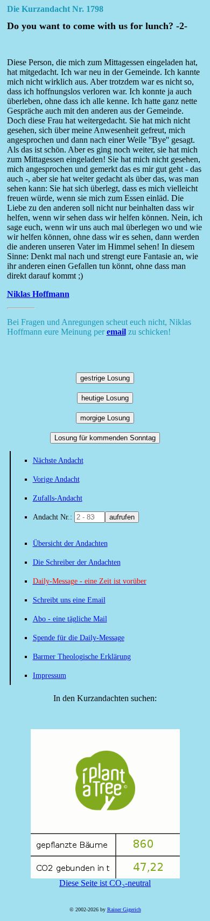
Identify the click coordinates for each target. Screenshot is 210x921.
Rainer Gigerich (124, 909)
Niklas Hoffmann (38, 294)
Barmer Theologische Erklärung (82, 657)
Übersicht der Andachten (70, 543)
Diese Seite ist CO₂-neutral (105, 883)
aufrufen (122, 517)
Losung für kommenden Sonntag (105, 438)
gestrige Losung (105, 378)
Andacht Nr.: (53, 517)
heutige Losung (105, 398)
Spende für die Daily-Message (78, 638)
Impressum (49, 675)
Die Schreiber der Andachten (77, 562)
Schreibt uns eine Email (69, 600)
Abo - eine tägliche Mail (70, 619)
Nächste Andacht (58, 460)
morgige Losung (105, 418)
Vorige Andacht (56, 479)
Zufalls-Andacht (57, 498)
